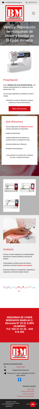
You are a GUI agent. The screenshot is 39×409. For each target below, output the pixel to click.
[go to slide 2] (20, 291)
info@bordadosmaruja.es (13, 2)
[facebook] (19, 380)
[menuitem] (31, 389)
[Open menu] (33, 13)
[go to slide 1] (18, 291)
